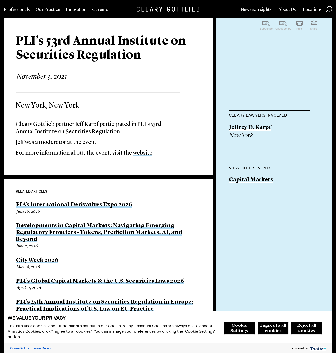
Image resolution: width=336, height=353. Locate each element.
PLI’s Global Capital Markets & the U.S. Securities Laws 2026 (100, 281)
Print (299, 28)
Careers (100, 9)
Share (313, 28)
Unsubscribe (283, 28)
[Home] (168, 9)
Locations (312, 9)
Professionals (17, 9)
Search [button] (329, 9)
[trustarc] (317, 348)
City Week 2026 (37, 260)
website (142, 153)
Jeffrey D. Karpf (250, 127)
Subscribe (266, 28)
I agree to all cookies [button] (273, 328)
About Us (287, 9)
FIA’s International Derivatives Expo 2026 (74, 205)
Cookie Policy (19, 348)
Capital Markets (251, 180)
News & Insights (256, 9)
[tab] (269, 116)
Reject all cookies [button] (306, 328)
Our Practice (48, 9)
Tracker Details (41, 348)
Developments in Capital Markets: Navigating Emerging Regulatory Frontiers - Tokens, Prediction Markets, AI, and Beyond (99, 232)
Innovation (76, 9)
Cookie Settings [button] (239, 328)
